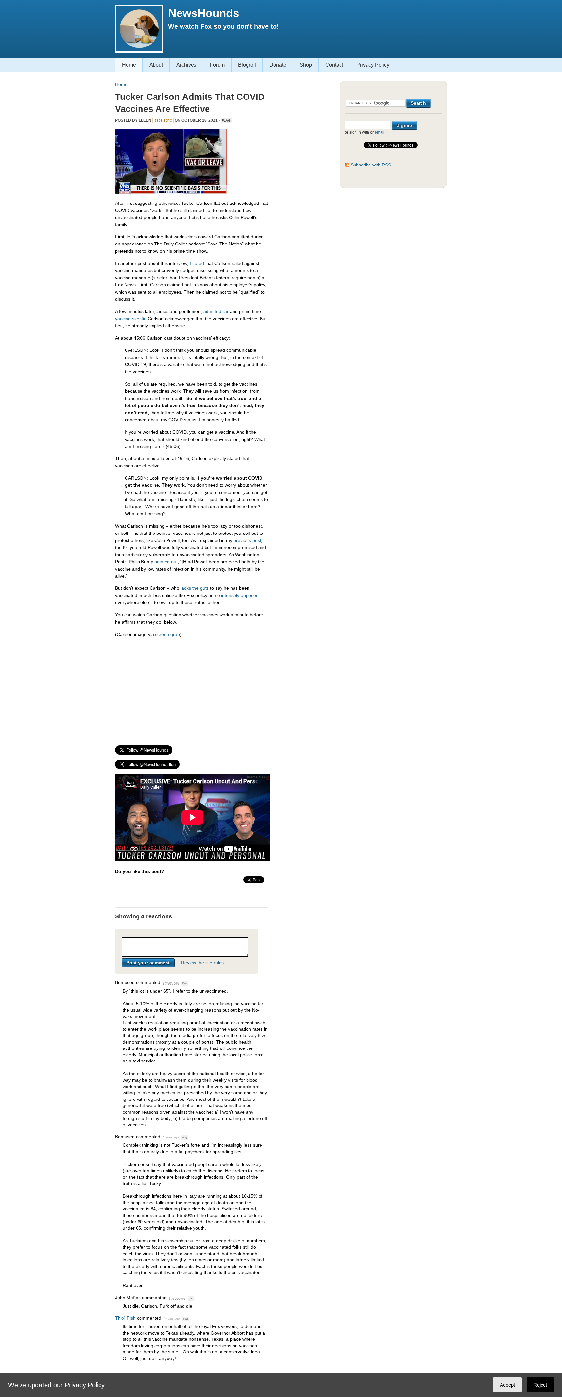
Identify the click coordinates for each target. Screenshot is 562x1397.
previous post (247, 540)
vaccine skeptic (130, 318)
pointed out (166, 561)
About (156, 65)
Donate (277, 65)
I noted (197, 263)
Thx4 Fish (125, 1318)
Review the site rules (202, 962)
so (217, 595)
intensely (230, 595)
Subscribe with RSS (371, 164)
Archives (186, 65)
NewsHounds (203, 13)
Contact (334, 65)
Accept (507, 1385)
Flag (226, 120)
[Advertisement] (191, 688)
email (379, 132)
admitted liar (216, 311)
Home (129, 65)
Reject (540, 1385)
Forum (217, 65)
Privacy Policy (372, 65)
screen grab (167, 634)
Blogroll (247, 65)
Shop (306, 65)
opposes (249, 595)
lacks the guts (195, 588)
